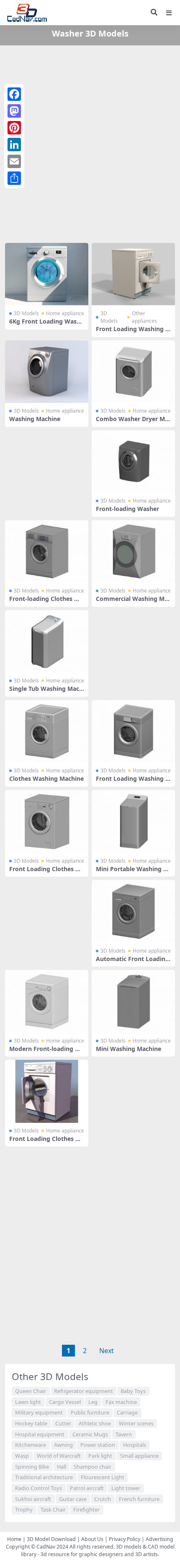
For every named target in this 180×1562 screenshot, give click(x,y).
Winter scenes (136, 1423)
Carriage (127, 1412)
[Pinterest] (14, 127)
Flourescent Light (102, 1477)
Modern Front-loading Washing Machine (46, 1052)
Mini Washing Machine (128, 1049)
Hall (61, 1466)
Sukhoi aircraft (33, 1499)
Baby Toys (133, 1391)
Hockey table (31, 1423)
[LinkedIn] (14, 144)
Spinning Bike (32, 1466)
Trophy (24, 1509)
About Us (92, 1539)
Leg (93, 1402)
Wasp (22, 1455)
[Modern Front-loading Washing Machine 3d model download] (46, 1001)
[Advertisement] (90, 142)
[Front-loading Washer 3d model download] (133, 461)
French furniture (139, 1499)
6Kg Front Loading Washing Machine (45, 324)
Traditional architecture (44, 1477)
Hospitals (134, 1445)
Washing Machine (34, 419)
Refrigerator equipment (83, 1391)
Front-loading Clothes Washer (46, 602)
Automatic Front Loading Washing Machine (132, 962)
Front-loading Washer (127, 509)
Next (106, 1350)
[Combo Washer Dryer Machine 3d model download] (133, 371)
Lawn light (28, 1402)
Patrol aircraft (87, 1488)
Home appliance (65, 313)
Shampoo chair (92, 1466)
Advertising (159, 1539)
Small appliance (139, 1455)
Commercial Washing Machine (133, 602)
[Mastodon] (14, 111)
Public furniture (90, 1412)
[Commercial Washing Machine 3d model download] (133, 551)
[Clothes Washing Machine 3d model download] (46, 731)
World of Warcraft (59, 1455)
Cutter (63, 1423)
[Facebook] (14, 94)
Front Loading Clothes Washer (45, 872)
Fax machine (121, 1402)
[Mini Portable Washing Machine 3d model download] (133, 821)
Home (14, 1539)
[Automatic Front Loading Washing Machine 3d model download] (133, 911)
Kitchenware (30, 1445)
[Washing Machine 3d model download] (46, 371)
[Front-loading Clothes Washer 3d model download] (46, 551)
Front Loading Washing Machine (133, 332)
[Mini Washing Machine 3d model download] (133, 1001)
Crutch (102, 1499)
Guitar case (73, 1499)
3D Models (26, 313)
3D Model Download (51, 1539)
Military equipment (39, 1412)
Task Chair (53, 1509)
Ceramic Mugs (90, 1434)
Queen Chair (30, 1391)
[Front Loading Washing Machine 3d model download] (133, 274)
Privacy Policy (124, 1539)
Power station (97, 1445)
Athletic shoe (95, 1423)
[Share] (14, 178)
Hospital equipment (39, 1434)
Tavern (124, 1434)
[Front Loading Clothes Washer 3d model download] (46, 821)
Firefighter (86, 1509)
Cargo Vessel (65, 1402)
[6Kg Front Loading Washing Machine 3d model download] (46, 274)
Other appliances (144, 317)
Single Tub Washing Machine (46, 692)
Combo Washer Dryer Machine (132, 422)
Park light (100, 1455)
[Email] (14, 161)
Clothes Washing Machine (46, 778)
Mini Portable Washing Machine (132, 872)
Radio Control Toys (38, 1488)
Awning (63, 1445)
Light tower (125, 1488)
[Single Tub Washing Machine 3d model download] (46, 641)
